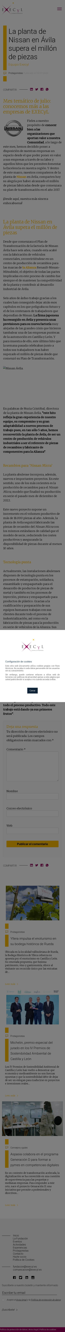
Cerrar (32, 690)
